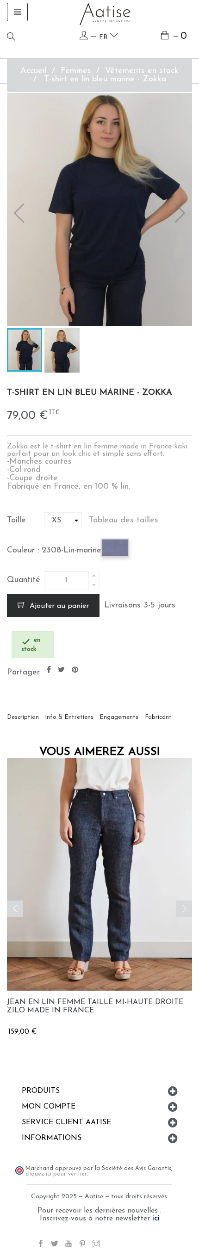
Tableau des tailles (123, 520)
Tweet (61, 670)
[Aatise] (105, 13)
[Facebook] (40, 1245)
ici (156, 1218)
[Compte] (83, 36)
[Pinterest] (82, 1245)
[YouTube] (68, 1245)
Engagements (119, 717)
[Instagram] (96, 1245)
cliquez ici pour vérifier (56, 1174)
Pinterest (75, 670)
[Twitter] (54, 1245)
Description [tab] (23, 717)
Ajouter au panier (58, 606)
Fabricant (158, 717)
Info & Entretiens (69, 717)
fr (104, 37)
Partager (49, 670)
